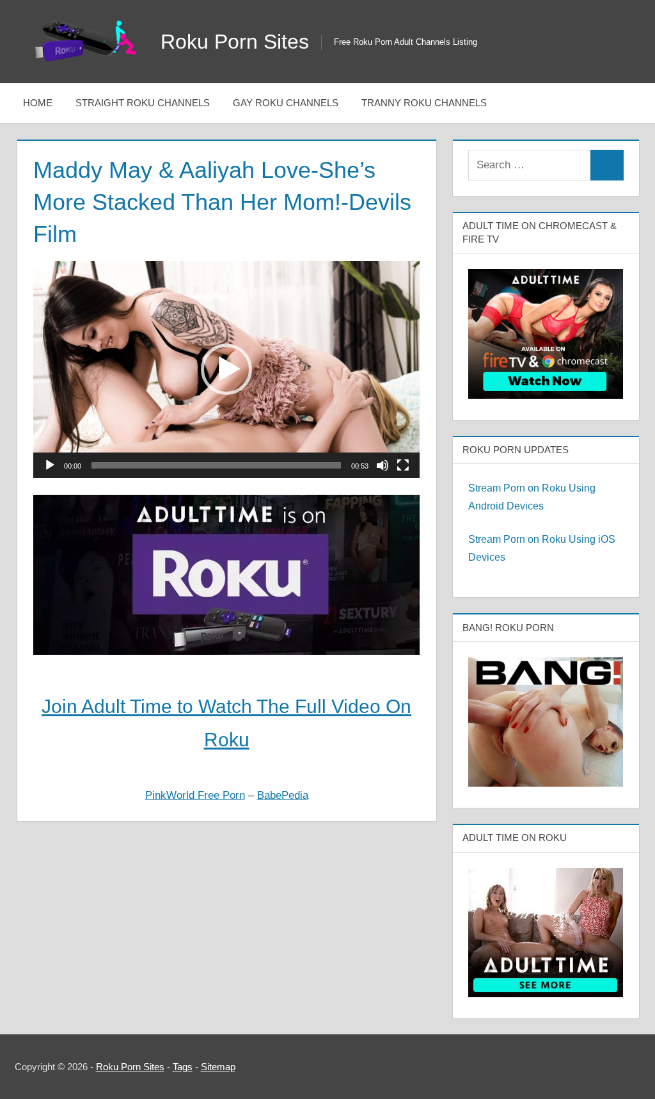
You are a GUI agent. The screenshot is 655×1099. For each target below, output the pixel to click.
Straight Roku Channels (142, 102)
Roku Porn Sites (235, 41)
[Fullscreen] (403, 465)
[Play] (49, 465)
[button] (226, 369)
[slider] (216, 465)
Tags (183, 1066)
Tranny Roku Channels (424, 102)
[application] (226, 370)
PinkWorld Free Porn (195, 795)
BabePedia (282, 795)
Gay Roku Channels (285, 102)
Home (37, 102)
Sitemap (218, 1066)
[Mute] (382, 465)
